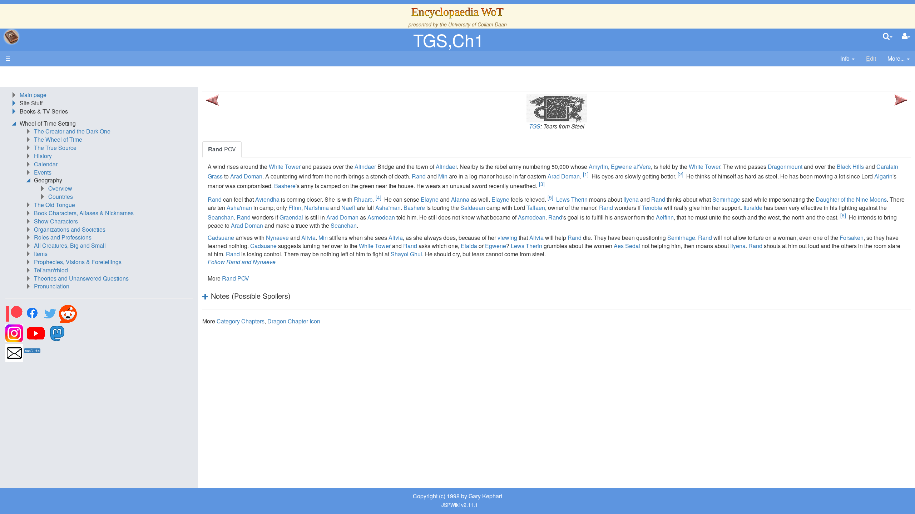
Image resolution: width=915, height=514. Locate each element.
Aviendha (267, 199)
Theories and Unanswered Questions (81, 278)
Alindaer (365, 166)
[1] (586, 174)
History (43, 156)
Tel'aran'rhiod (51, 270)
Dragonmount (785, 166)
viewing (507, 237)
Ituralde (752, 207)
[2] (680, 174)
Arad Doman (246, 176)
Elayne (430, 199)
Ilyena (631, 199)
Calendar (46, 164)
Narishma (316, 207)
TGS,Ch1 (448, 39)
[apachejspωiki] (11, 37)
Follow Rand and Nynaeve (242, 262)
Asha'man (239, 207)
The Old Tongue (54, 205)
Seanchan (221, 217)
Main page (33, 95)
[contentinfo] (847, 58)
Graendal (291, 217)
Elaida (469, 246)
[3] (542, 183)
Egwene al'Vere (631, 166)
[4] (378, 197)
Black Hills (850, 166)
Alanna (460, 199)
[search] (887, 37)
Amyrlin (598, 166)
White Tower (285, 166)
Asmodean (381, 217)
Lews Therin (572, 199)
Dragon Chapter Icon (293, 321)
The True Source (55, 147)
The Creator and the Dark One (72, 131)
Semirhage (726, 199)
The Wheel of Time (58, 139)
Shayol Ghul (406, 254)
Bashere (285, 186)
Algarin (883, 176)
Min (442, 176)
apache (11, 37)
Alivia (308, 237)
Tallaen (535, 207)
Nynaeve (277, 237)
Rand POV (235, 278)
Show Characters (56, 221)
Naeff (348, 207)
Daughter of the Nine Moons (851, 199)
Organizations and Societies (69, 229)
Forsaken (852, 237)
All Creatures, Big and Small (70, 245)
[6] (843, 215)
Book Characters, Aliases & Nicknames (84, 213)
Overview (60, 188)
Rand (419, 176)
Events (42, 172)
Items (41, 254)
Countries (60, 196)
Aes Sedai (627, 246)
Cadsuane (221, 237)
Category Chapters (240, 321)
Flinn (294, 207)
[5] (550, 197)
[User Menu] (906, 37)
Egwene (495, 246)
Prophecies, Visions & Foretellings (78, 262)
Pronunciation (51, 286)
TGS (534, 126)
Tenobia (652, 207)
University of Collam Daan (477, 24)
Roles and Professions (63, 237)
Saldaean (472, 207)
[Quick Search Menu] (887, 37)
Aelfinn (665, 217)
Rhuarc (363, 199)
